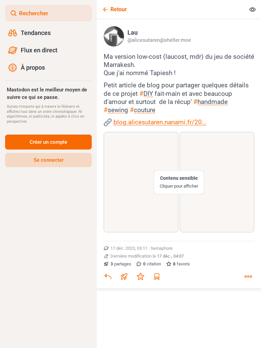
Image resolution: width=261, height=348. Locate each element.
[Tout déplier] (252, 9)
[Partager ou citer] (124, 276)
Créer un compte (48, 142)
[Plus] (248, 276)
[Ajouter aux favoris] (140, 276)
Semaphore (162, 248)
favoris (181, 263)
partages (120, 263)
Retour (118, 9)
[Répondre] (108, 276)
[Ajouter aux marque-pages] (156, 276)
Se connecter (49, 160)
